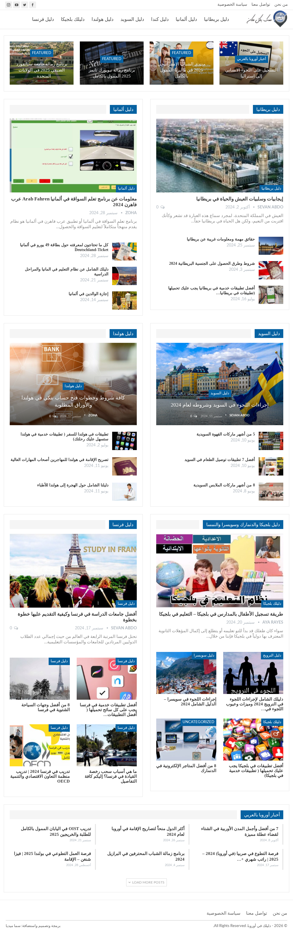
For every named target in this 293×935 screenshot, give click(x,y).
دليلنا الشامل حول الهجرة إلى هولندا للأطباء (72, 485)
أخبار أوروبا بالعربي (251, 59)
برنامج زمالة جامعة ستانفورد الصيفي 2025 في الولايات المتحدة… (41, 70)
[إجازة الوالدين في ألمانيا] (124, 300)
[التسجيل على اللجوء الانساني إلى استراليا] (251, 63)
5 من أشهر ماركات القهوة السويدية (226, 434)
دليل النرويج (272, 655)
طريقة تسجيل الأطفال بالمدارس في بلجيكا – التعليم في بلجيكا (221, 614)
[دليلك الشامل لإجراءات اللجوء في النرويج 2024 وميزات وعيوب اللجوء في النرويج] (253, 673)
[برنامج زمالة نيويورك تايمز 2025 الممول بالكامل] (111, 63)
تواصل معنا (261, 5)
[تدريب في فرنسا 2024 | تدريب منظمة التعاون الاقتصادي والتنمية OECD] (40, 745)
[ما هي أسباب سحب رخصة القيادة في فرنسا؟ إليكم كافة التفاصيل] (107, 745)
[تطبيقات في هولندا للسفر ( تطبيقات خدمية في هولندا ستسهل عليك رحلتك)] (124, 441)
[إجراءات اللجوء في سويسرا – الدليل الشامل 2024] (186, 673)
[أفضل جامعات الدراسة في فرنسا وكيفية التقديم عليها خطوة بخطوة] (73, 571)
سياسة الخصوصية (232, 5)
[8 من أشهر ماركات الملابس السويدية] (271, 492)
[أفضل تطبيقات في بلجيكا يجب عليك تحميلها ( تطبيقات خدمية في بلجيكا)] (253, 740)
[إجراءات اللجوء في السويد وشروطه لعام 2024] (220, 384)
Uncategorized (198, 722)
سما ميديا (13, 926)
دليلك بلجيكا (73, 19)
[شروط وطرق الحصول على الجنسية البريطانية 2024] (271, 270)
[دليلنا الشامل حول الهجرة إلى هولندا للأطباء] (124, 492)
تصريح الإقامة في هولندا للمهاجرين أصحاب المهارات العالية (59, 459)
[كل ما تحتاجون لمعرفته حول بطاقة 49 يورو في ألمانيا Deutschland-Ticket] (124, 251)
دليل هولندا (103, 19)
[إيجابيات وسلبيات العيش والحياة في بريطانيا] (219, 155)
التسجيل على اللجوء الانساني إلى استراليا (251, 73)
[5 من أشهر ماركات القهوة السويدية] (271, 441)
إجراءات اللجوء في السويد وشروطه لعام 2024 (220, 405)
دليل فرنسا (43, 19)
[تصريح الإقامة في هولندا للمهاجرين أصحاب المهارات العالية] (124, 466)
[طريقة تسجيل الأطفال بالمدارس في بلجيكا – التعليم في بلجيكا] (219, 571)
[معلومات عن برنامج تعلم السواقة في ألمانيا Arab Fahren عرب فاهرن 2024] (73, 155)
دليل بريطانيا (216, 19)
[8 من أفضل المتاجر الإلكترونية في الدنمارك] (186, 740)
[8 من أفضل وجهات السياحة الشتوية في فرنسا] (40, 679)
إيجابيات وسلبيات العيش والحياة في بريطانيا (239, 199)
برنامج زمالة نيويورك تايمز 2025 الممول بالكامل (112, 73)
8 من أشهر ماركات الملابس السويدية (224, 485)
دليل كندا (160, 19)
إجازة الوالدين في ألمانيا (88, 294)
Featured (181, 53)
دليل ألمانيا (186, 19)
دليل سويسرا (204, 655)
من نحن (281, 5)
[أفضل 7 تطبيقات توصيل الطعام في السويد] (271, 466)
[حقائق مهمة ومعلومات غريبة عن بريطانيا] (271, 246)
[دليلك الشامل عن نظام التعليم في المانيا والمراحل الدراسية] (124, 276)
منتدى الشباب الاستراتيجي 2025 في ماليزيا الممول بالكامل (181, 70)
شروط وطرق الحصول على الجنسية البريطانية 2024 (212, 263)
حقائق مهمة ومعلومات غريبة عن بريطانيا (221, 239)
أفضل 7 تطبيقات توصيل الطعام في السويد (220, 459)
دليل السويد (132, 19)
